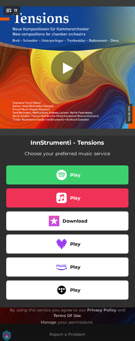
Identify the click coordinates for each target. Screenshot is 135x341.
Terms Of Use (67, 315)
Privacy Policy (101, 309)
